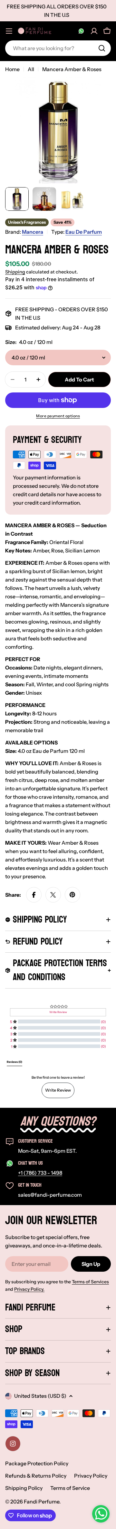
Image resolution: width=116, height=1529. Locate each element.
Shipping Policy (24, 1488)
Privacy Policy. (29, 1289)
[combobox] (58, 48)
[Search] (102, 48)
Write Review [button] (58, 1012)
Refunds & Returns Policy (35, 1475)
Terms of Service (70, 1488)
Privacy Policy (90, 1475)
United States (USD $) (40, 1396)
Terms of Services (90, 1282)
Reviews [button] (14, 1062)
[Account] (94, 31)
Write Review (58, 1090)
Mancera (32, 232)
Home (12, 69)
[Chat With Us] (81, 31)
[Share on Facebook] (34, 895)
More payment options (58, 415)
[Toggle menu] (9, 31)
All (31, 69)
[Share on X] (53, 895)
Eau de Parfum (83, 232)
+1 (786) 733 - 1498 (40, 1173)
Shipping (15, 272)
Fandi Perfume (41, 1501)
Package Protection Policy (36, 1463)
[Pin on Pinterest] (72, 895)
